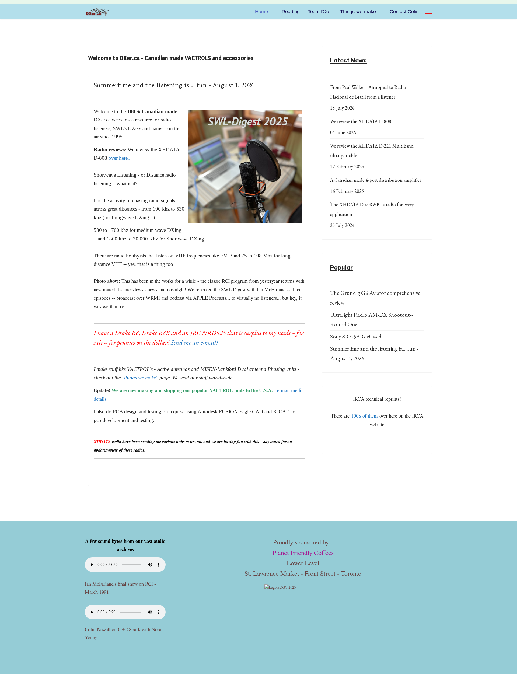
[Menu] (428, 11)
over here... (120, 158)
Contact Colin (404, 11)
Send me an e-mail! (194, 342)
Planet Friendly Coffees (303, 552)
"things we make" (140, 377)
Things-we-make (358, 11)
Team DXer (320, 11)
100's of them (364, 415)
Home (261, 11)
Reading (291, 11)
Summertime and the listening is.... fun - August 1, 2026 (174, 85)
